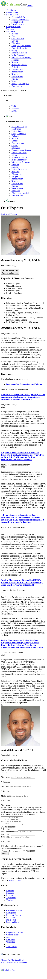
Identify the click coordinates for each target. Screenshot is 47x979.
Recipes (14, 176)
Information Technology (21, 57)
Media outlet (6, 796)
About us (10, 937)
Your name (5, 777)
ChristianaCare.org (14, 910)
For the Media (12, 15)
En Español (11, 913)
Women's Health (18, 86)
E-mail (14, 111)
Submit (4, 854)
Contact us (10, 942)
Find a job (10, 917)
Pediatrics (15, 67)
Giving (14, 50)
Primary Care (16, 69)
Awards (14, 34)
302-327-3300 (14, 880)
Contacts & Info (18, 17)
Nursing (14, 62)
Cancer (14, 36)
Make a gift (11, 920)
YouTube (10, 900)
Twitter (14, 106)
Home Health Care (19, 53)
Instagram (10, 893)
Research (15, 74)
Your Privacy (11, 946)
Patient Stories (12, 12)
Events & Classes (13, 915)
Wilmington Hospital (20, 83)
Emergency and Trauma (21, 45)
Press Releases (17, 24)
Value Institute (17, 188)
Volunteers (15, 81)
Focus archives (12, 922)
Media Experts (17, 22)
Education (15, 43)
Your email (5, 837)
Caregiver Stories (13, 26)
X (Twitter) (11, 898)
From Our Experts (19, 48)
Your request (6, 805)
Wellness (10, 29)
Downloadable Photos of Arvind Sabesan (24, 384)
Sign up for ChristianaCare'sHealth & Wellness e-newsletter (14, 961)
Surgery (14, 79)
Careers (14, 41)
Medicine (15, 60)
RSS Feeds (10, 939)
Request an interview (15, 932)
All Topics (10, 31)
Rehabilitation (17, 72)
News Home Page (19, 126)
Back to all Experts (9, 214)
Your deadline (7, 786)
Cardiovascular (17, 38)
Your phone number (9, 832)
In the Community (19, 55)
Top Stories (11, 10)
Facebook (15, 108)
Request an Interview (20, 19)
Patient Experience (19, 64)
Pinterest (9, 895)
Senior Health (17, 76)
